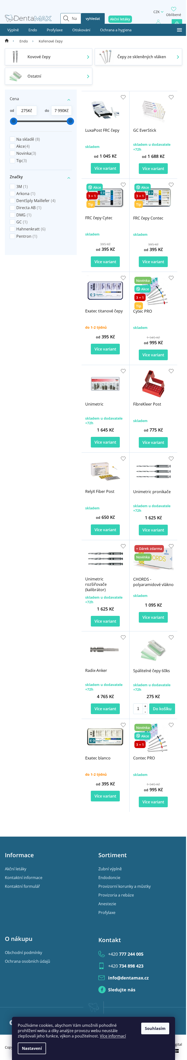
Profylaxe (106, 912)
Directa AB (28, 207)
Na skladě (28, 139)
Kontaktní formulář (22, 886)
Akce (23, 146)
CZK (156, 11)
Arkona (25, 193)
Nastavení (32, 1048)
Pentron (26, 236)
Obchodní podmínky (23, 952)
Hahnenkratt (31, 229)
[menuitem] (13, 30)
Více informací (113, 1036)
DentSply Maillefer (36, 200)
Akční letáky (15, 869)
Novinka (26, 153)
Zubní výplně (110, 869)
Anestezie (107, 903)
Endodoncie (109, 877)
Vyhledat (93, 18)
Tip (21, 160)
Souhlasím (155, 1028)
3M (22, 186)
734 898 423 (125, 966)
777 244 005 (125, 954)
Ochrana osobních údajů (27, 961)
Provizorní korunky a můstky (124, 886)
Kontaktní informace (23, 877)
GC (22, 222)
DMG (23, 214)
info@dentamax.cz (128, 978)
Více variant (105, 168)
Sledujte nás (121, 990)
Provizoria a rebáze (116, 895)
